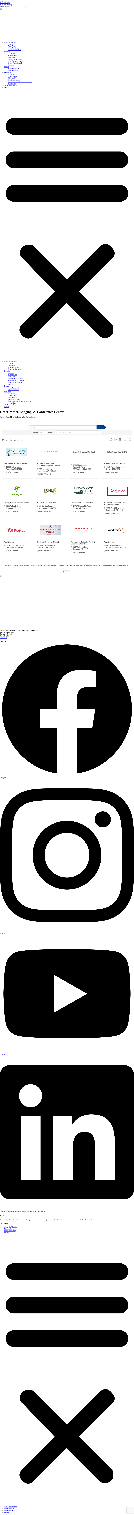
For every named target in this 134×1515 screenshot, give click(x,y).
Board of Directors (14, 50)
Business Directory (11, 565)
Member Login (9, 1229)
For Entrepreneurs (14, 80)
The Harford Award (10, 85)
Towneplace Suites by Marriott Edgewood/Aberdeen (83, 543)
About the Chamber (10, 42)
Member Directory (10, 1231)
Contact (6, 87)
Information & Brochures (107, 565)
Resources (7, 72)
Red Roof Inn (9, 542)
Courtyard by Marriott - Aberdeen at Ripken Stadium (48, 465)
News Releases (24, 565)
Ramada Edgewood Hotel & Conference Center (115, 504)
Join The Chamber (123, 565)
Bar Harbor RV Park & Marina (15, 464)
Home (2, 417)
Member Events (13, 70)
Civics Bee (12, 84)
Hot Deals (11, 74)
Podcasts (11, 65)
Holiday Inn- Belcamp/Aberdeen (16, 503)
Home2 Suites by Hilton (46, 503)
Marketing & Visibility (15, 59)
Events (6, 67)
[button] (67, 224)
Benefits (7, 52)
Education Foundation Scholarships (20, 82)
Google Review (40, 1211)
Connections (12, 55)
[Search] (25, 7)
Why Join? (11, 46)
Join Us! (11, 44)
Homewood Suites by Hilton (82, 503)
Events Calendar (36, 565)
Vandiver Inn (109, 542)
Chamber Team (13, 48)
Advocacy (11, 53)
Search (2, 7)
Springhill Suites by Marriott (48, 542)
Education (11, 57)
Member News (13, 78)
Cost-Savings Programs (16, 61)
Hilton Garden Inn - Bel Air (114, 464)
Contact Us (94, 565)
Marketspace (74, 565)
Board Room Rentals (15, 63)
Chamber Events (13, 69)
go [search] (102, 427)
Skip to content (5, 1)
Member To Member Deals (60, 565)
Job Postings (12, 76)
